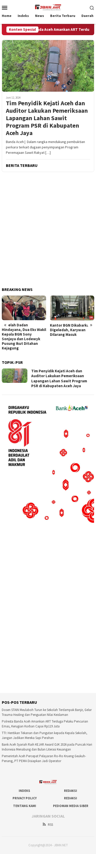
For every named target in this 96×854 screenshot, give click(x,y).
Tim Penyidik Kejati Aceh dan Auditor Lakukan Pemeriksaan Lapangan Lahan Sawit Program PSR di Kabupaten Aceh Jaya (47, 118)
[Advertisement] (48, 230)
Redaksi (70, 791)
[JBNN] (48, 7)
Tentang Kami (24, 806)
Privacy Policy (25, 798)
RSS (50, 824)
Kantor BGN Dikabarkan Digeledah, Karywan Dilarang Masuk (70, 330)
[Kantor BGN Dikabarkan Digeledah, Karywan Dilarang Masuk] (72, 308)
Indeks (24, 791)
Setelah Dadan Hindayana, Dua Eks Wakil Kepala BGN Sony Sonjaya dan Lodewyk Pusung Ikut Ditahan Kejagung (24, 336)
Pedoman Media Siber (70, 806)
